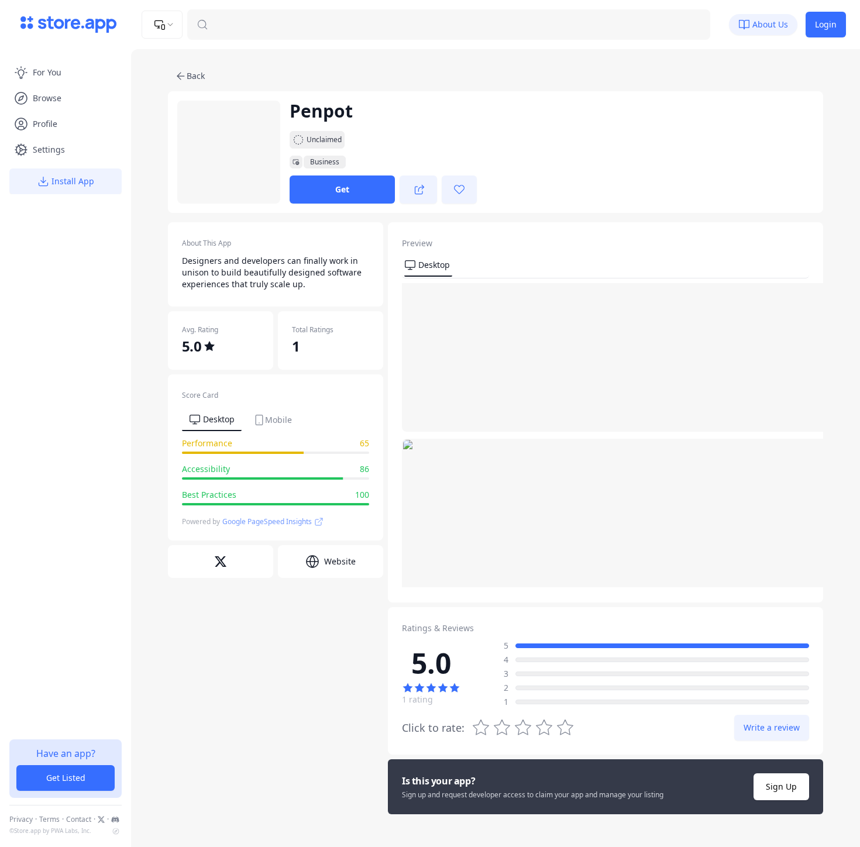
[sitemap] (115, 831)
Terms (49, 819)
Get (342, 189)
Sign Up (781, 786)
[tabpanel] (275, 473)
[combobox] (162, 25)
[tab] (212, 420)
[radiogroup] (523, 727)
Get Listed (65, 777)
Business (324, 162)
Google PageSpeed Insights (267, 521)
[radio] (565, 727)
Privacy (21, 819)
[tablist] (240, 419)
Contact (78, 819)
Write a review (772, 727)
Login (826, 24)
